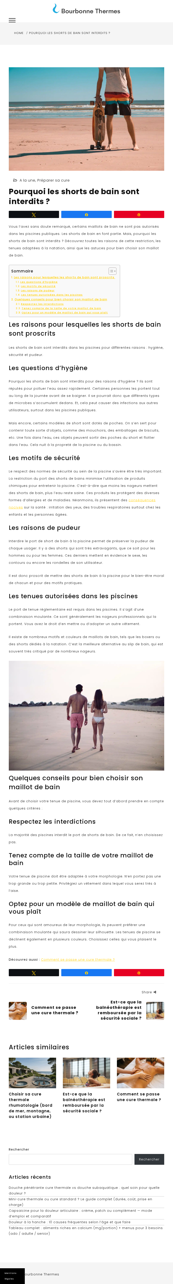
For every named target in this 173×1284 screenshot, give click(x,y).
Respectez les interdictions (42, 304)
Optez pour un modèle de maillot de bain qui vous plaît (65, 312)
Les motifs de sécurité (38, 286)
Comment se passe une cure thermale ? (78, 959)
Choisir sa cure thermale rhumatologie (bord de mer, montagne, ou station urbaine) (30, 1105)
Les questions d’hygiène (39, 282)
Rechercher (19, 1149)
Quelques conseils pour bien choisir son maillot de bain (61, 299)
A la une (27, 180)
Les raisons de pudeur (38, 290)
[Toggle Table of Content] (110, 271)
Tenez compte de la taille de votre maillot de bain (61, 308)
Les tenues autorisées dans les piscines (52, 295)
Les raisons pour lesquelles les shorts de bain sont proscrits (64, 277)
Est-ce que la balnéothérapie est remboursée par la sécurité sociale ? (84, 1102)
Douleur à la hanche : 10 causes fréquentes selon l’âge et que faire (70, 1222)
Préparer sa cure (53, 180)
